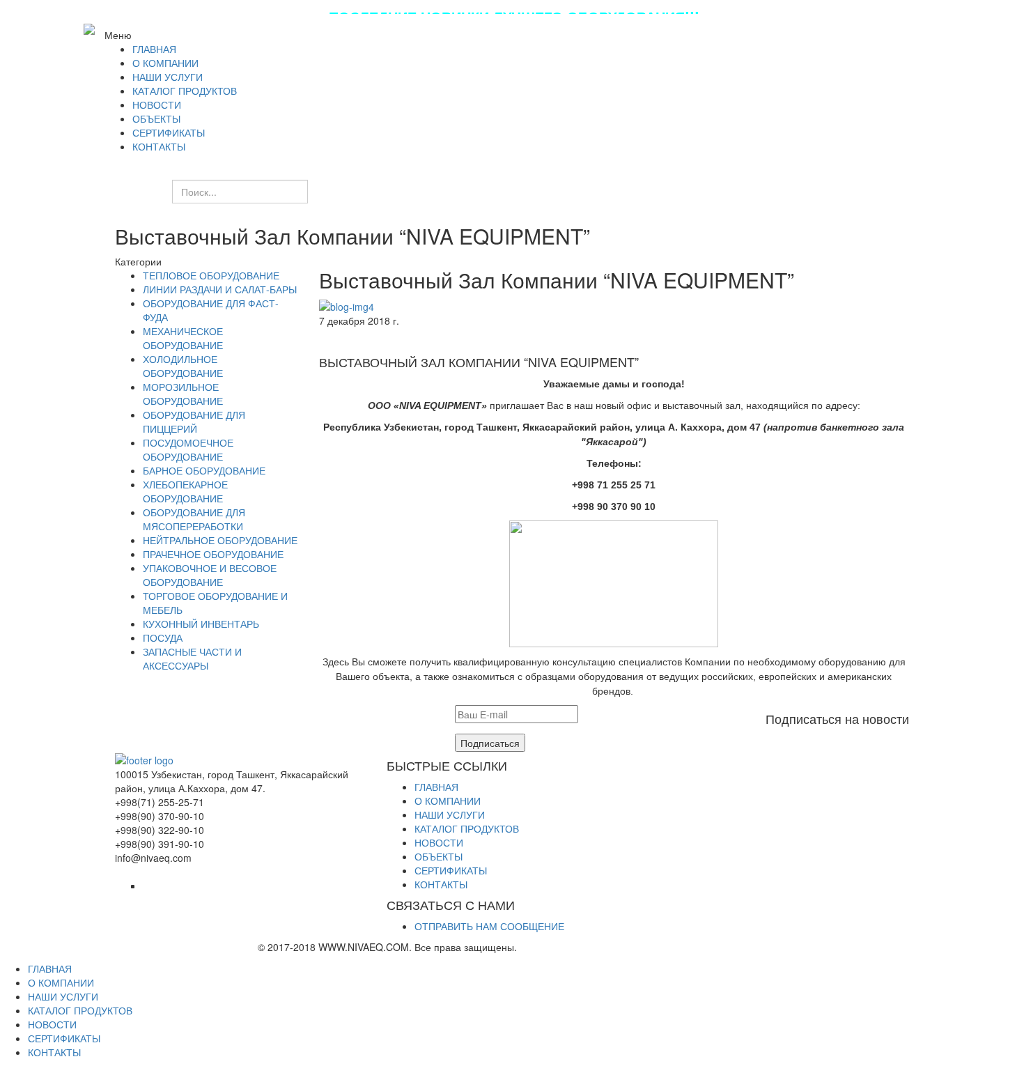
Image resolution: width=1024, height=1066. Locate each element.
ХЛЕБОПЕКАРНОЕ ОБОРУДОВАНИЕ (185, 491)
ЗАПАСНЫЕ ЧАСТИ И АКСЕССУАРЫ (192, 658)
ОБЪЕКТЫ (438, 856)
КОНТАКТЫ (440, 884)
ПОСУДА (163, 637)
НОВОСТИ (438, 842)
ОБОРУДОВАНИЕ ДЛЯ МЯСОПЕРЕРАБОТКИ (194, 519)
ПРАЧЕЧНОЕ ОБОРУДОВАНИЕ (213, 554)
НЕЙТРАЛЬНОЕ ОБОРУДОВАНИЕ (220, 540)
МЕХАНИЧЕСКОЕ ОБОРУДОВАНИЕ (183, 338)
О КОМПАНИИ (447, 801)
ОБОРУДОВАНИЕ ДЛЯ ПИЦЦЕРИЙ (194, 421)
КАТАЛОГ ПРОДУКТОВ (466, 828)
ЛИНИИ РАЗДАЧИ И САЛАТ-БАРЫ (220, 289)
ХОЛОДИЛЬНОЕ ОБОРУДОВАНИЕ (183, 366)
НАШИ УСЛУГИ (449, 814)
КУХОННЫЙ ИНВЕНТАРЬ (201, 624)
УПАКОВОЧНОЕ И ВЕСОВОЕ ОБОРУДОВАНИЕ (210, 575)
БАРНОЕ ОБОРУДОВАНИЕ (204, 470)
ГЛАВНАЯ (436, 787)
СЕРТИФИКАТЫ (450, 870)
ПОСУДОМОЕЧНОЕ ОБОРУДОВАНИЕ (188, 449)
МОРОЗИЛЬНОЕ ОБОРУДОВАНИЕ (183, 394)
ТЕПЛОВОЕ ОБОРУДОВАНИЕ (211, 275)
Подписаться (490, 743)
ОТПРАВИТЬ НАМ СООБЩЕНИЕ (489, 926)
